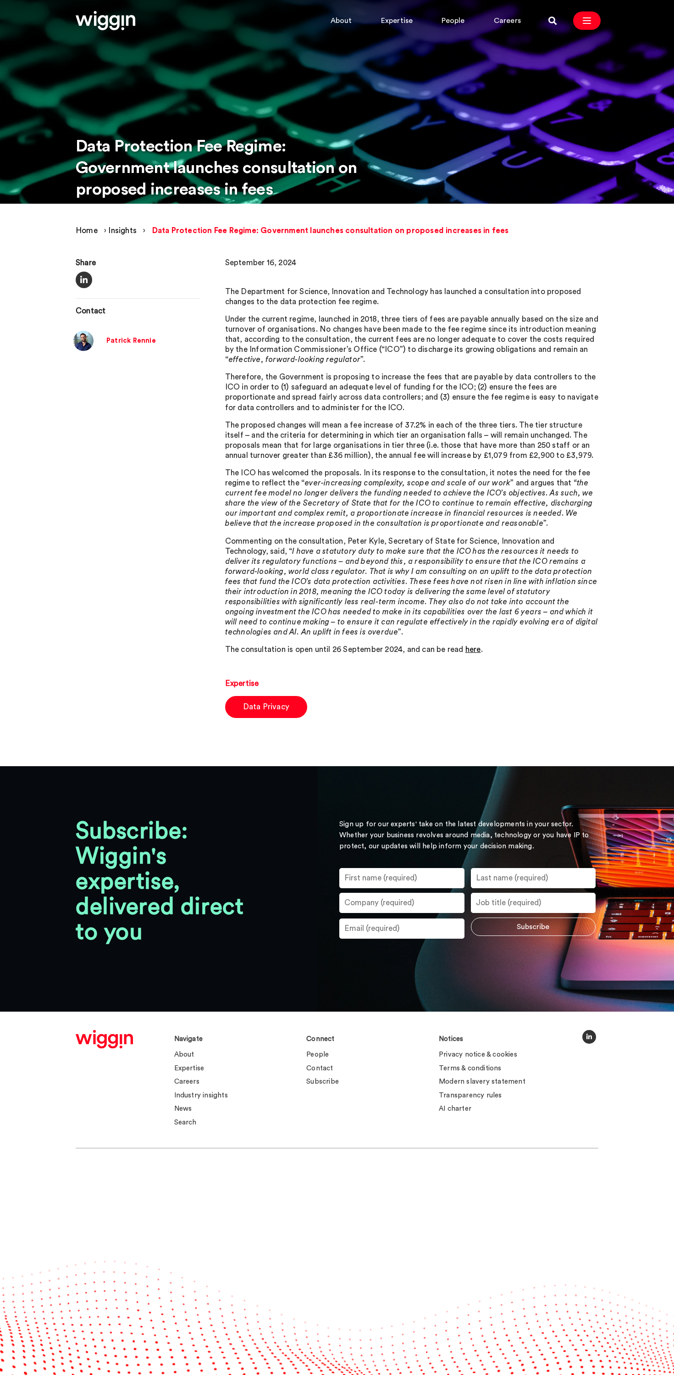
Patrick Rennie (131, 341)
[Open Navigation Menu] (587, 20)
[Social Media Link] (589, 1037)
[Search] (552, 20)
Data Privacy (266, 707)
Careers (507, 20)
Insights (122, 230)
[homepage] (104, 1039)
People (453, 20)
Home (87, 230)
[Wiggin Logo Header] (105, 20)
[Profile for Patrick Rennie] (83, 349)
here (473, 649)
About (341, 20)
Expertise (397, 20)
